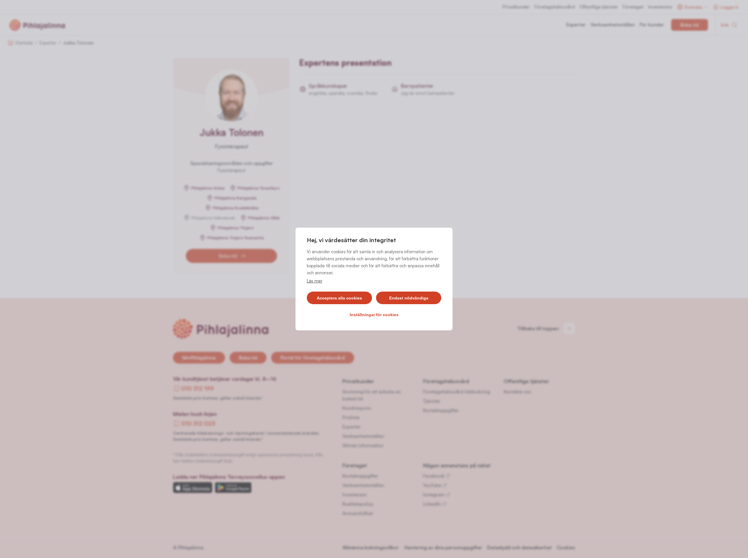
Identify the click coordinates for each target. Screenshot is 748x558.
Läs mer (314, 281)
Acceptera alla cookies (339, 298)
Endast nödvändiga (408, 298)
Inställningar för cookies (374, 314)
